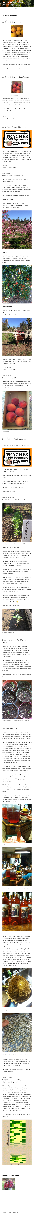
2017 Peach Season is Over (12, 22)
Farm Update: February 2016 (13, 176)
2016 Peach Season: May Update (14, 127)
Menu (17, 9)
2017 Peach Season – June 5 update (16, 77)
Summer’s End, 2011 (10, 728)
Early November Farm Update (13, 499)
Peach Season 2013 (10, 378)
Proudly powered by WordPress (10, 1212)
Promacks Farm (12, 2)
